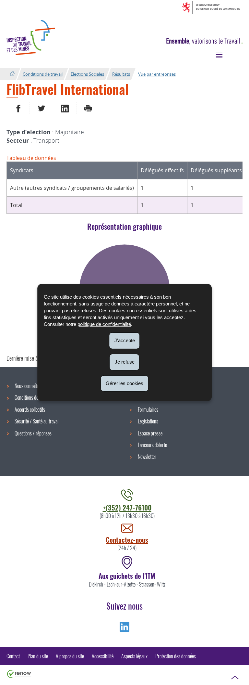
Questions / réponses (33, 433)
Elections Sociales (87, 74)
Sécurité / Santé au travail (37, 421)
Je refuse (125, 362)
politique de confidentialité (104, 324)
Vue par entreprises (157, 74)
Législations (148, 421)
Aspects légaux (134, 656)
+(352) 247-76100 (127, 507)
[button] (219, 55)
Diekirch (96, 584)
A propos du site (70, 656)
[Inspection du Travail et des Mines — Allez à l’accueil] (30, 37)
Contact (13, 656)
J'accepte (124, 340)
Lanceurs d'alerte (152, 445)
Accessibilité (102, 656)
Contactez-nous (127, 540)
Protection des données (175, 656)
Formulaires (148, 409)
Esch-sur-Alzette (121, 584)
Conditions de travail (43, 74)
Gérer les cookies (124, 383)
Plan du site (38, 656)
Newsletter (147, 456)
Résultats (121, 74)
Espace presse (150, 433)
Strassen (146, 584)
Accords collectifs (30, 409)
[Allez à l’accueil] (12, 74)
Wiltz (161, 584)
